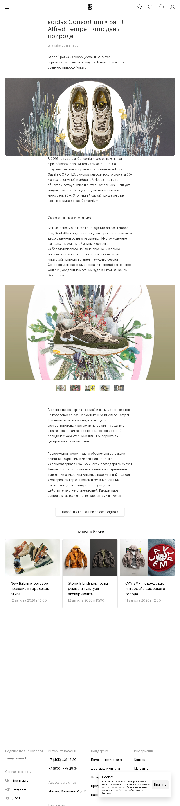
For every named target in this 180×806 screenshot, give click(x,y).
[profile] (172, 6)
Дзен (16, 798)
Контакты (141, 760)
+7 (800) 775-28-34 (63, 768)
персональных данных (113, 787)
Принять (160, 784)
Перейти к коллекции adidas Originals (90, 512)
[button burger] (7, 7)
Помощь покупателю (106, 760)
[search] (150, 6)
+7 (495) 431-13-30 (62, 760)
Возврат (97, 777)
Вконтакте (20, 780)
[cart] (161, 6)
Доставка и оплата (105, 768)
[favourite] (139, 6)
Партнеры (98, 795)
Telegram (19, 789)
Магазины (141, 768)
